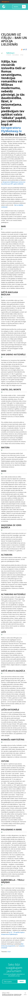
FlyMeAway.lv (10, 53)
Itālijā (8, 951)
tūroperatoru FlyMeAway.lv (11, 129)
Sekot (21, 981)
